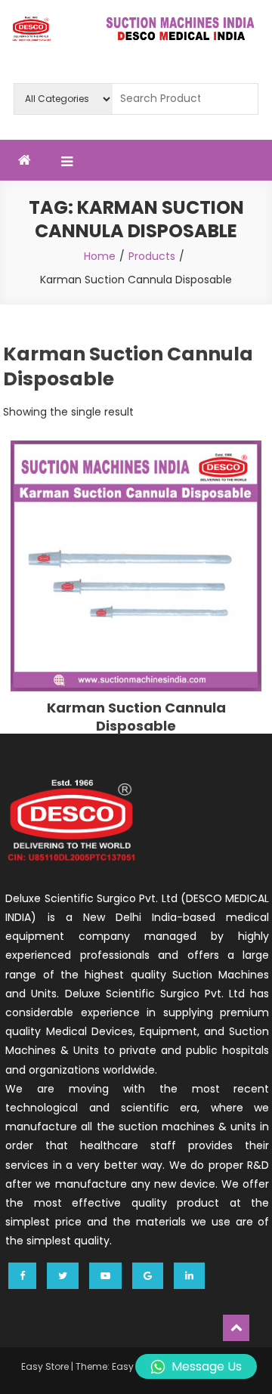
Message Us (207, 1366)
